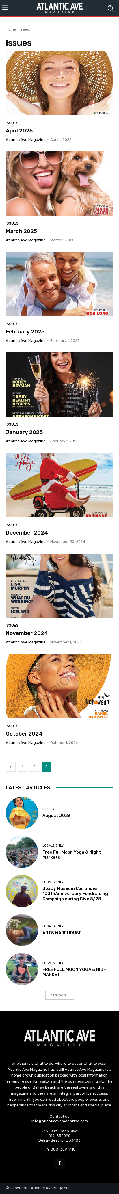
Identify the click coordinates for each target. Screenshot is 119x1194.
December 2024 (27, 532)
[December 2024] (59, 485)
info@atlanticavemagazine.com (59, 1121)
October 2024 (24, 733)
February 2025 (25, 331)
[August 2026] (22, 813)
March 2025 (21, 231)
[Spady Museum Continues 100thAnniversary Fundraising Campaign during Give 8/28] (22, 891)
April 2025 (19, 130)
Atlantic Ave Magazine (26, 139)
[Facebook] (59, 1163)
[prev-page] (11, 767)
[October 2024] (59, 686)
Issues (12, 123)
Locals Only (53, 845)
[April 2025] (59, 83)
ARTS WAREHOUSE (61, 932)
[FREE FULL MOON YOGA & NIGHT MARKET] (22, 969)
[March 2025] (59, 183)
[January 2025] (59, 384)
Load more (58, 995)
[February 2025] (59, 284)
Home (11, 29)
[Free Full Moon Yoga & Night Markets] (22, 852)
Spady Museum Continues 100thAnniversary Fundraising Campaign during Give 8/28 (75, 893)
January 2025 (24, 432)
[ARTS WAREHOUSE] (22, 930)
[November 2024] (59, 586)
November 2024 (27, 633)
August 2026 (56, 815)
